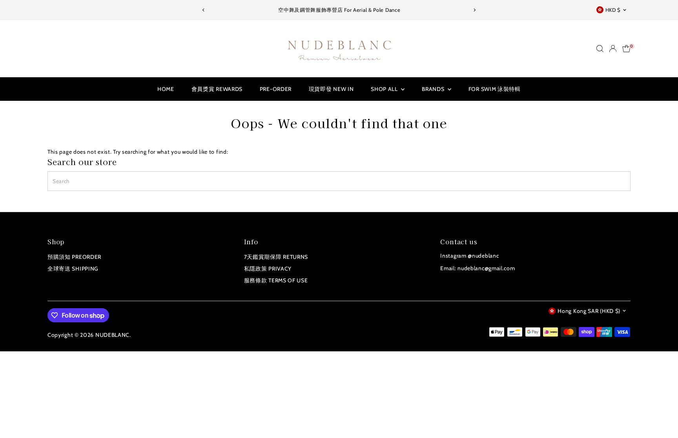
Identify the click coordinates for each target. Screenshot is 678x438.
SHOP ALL (385, 89)
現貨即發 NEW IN (331, 89)
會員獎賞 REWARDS (216, 89)
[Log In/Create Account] (612, 48)
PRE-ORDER (276, 89)
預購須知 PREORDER (74, 256)
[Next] (474, 10)
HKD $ (613, 10)
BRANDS (434, 89)
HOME (165, 89)
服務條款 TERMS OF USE (276, 280)
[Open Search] (599, 48)
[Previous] (203, 10)
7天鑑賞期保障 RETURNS (276, 256)
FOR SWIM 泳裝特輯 (494, 89)
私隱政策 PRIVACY (268, 268)
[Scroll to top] (662, 416)
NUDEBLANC (112, 334)
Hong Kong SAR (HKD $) (589, 310)
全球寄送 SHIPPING (72, 268)
